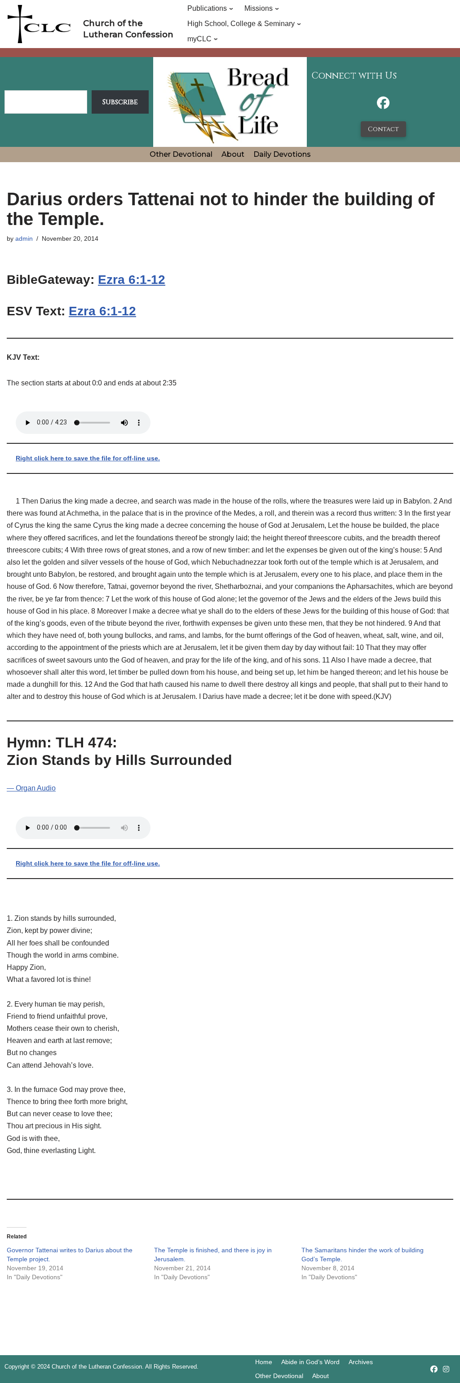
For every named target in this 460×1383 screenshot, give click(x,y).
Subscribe (120, 102)
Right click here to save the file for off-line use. (88, 458)
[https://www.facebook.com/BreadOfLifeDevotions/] (383, 105)
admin (24, 238)
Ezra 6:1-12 (131, 280)
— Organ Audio (31, 788)
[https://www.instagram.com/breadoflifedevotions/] (446, 1369)
